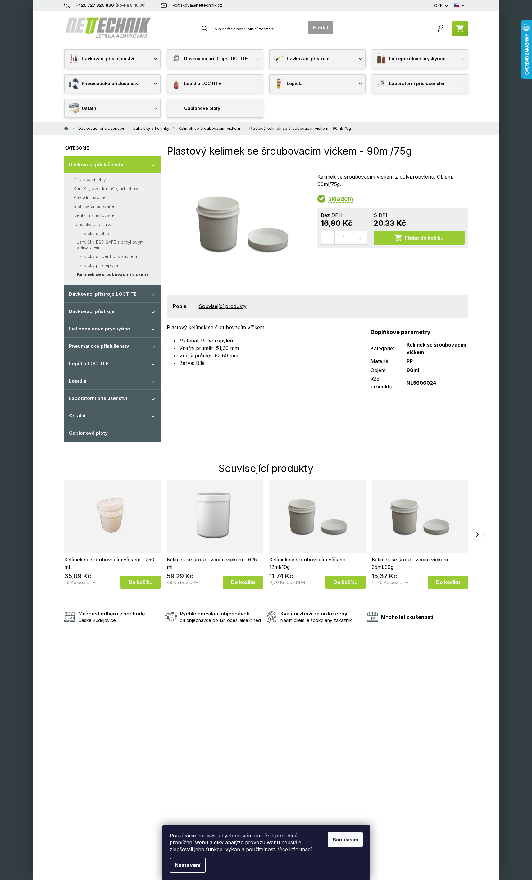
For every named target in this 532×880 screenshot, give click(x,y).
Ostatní (77, 416)
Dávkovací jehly (90, 179)
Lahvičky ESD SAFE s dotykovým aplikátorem (110, 244)
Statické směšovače (94, 206)
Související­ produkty (223, 306)
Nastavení (187, 865)
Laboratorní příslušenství (98, 398)
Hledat (320, 27)
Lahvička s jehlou (94, 233)
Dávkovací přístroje (92, 311)
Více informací (295, 849)
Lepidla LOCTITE (88, 363)
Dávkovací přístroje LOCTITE (103, 294)
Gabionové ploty (88, 433)
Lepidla (77, 381)
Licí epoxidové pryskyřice (99, 329)
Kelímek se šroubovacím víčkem (112, 274)
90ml (413, 370)
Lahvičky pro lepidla (97, 265)
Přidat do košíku (424, 238)
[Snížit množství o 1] (328, 238)
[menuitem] (112, 58)
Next (477, 534)
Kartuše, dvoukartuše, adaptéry (106, 188)
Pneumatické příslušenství (99, 346)
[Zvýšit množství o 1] (360, 238)
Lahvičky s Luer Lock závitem (107, 256)
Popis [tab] (179, 306)
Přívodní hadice (90, 197)
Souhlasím (345, 840)
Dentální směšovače (94, 215)
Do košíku (140, 582)
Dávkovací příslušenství (97, 164)
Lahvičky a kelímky (92, 224)
